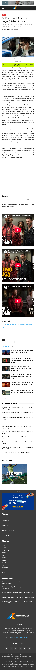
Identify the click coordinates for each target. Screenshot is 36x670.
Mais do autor (16, 347)
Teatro (3, 565)
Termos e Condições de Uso (9, 533)
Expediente (5, 525)
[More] (32, 33)
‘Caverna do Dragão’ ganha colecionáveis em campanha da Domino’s (17, 418)
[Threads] (29, 648)
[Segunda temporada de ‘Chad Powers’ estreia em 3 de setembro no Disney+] (6, 368)
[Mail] (15, 648)
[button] (3, 8)
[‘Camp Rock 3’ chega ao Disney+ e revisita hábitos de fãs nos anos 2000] (6, 376)
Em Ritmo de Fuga (22, 339)
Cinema (7, 12)
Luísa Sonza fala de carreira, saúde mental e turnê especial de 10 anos (17, 432)
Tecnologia (5, 567)
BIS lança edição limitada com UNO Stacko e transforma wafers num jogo (17, 408)
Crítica (15, 339)
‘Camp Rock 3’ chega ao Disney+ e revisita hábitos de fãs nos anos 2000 (22, 376)
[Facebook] (24, 33)
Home (3, 518)
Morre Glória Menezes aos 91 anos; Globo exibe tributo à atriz (17, 437)
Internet (4, 557)
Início (3, 12)
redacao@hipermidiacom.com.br (20, 637)
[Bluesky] (24, 648)
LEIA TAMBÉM (6, 347)
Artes (3, 545)
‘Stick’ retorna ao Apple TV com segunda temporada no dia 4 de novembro (18, 413)
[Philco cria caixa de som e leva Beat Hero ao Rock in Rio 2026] (6, 352)
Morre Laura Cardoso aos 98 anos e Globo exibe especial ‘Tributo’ (17, 442)
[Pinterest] (28, 33)
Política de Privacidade (8, 530)
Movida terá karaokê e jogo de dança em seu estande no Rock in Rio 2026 (17, 427)
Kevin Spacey (5, 341)
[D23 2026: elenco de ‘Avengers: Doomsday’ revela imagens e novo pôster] (6, 360)
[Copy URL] (8, 33)
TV (2, 570)
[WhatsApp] (12, 33)
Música (4, 562)
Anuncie (30, 656)
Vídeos (21, 341)
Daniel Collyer (7, 29)
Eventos (4, 552)
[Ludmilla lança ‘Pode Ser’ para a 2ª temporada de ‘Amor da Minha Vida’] (6, 384)
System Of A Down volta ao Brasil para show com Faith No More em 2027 (17, 448)
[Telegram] (16, 33)
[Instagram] (11, 648)
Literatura (4, 560)
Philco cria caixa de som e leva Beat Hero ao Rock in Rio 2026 (18, 423)
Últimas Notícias (6, 520)
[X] (20, 33)
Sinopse (11, 341)
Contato (4, 528)
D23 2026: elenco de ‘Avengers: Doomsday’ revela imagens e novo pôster (22, 360)
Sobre (3, 523)
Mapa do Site (5, 535)
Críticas (12, 12)
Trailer (16, 341)
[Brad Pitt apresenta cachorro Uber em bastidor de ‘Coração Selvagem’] (6, 392)
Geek (3, 555)
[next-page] (5, 399)
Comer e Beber (6, 550)
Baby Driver (9, 339)
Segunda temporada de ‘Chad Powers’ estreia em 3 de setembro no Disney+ (22, 368)
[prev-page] (3, 399)
